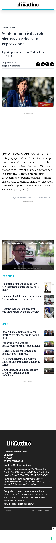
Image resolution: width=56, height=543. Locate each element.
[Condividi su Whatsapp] (52, 64)
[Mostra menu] (3, 3)
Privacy (8, 458)
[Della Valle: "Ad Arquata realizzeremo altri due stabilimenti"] (49, 344)
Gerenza (8, 454)
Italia (12, 27)
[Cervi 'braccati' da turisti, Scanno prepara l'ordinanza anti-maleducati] (49, 371)
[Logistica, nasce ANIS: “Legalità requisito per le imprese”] (49, 352)
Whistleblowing (13, 461)
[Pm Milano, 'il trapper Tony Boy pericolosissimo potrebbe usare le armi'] (49, 287)
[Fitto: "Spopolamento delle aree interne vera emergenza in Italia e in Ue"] (49, 333)
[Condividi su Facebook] (38, 64)
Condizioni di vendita (16, 451)
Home (5, 27)
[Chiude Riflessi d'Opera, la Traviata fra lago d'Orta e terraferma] (49, 300)
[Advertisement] (28, 16)
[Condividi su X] (47, 64)
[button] (28, 254)
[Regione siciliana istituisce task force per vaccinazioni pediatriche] (49, 312)
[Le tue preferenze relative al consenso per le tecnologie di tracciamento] (51, 538)
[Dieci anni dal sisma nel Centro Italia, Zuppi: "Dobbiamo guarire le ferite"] (49, 360)
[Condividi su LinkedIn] (43, 64)
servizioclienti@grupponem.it (19, 503)
